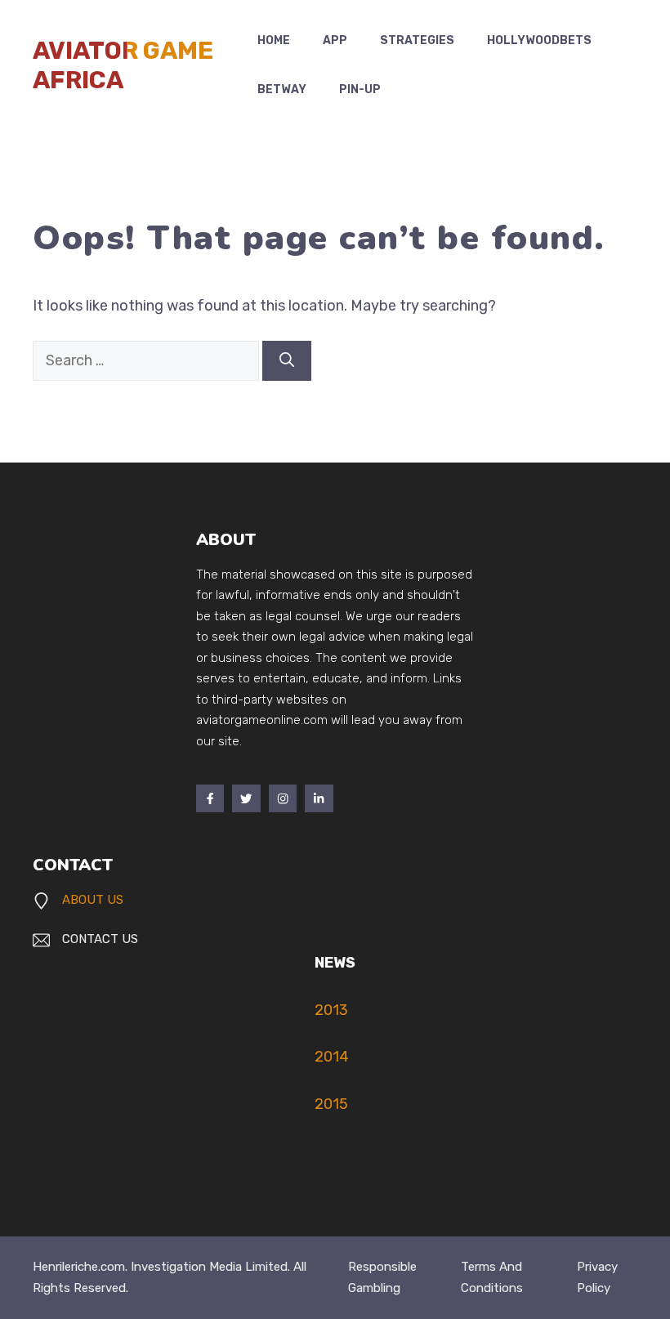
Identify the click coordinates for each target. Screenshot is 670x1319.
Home (273, 40)
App (335, 40)
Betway (281, 89)
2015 (331, 1104)
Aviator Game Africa (123, 65)
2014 (332, 1057)
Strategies (417, 40)
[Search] (286, 361)
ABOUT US (92, 899)
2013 (331, 1010)
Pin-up (360, 89)
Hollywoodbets (539, 40)
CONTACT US (100, 939)
